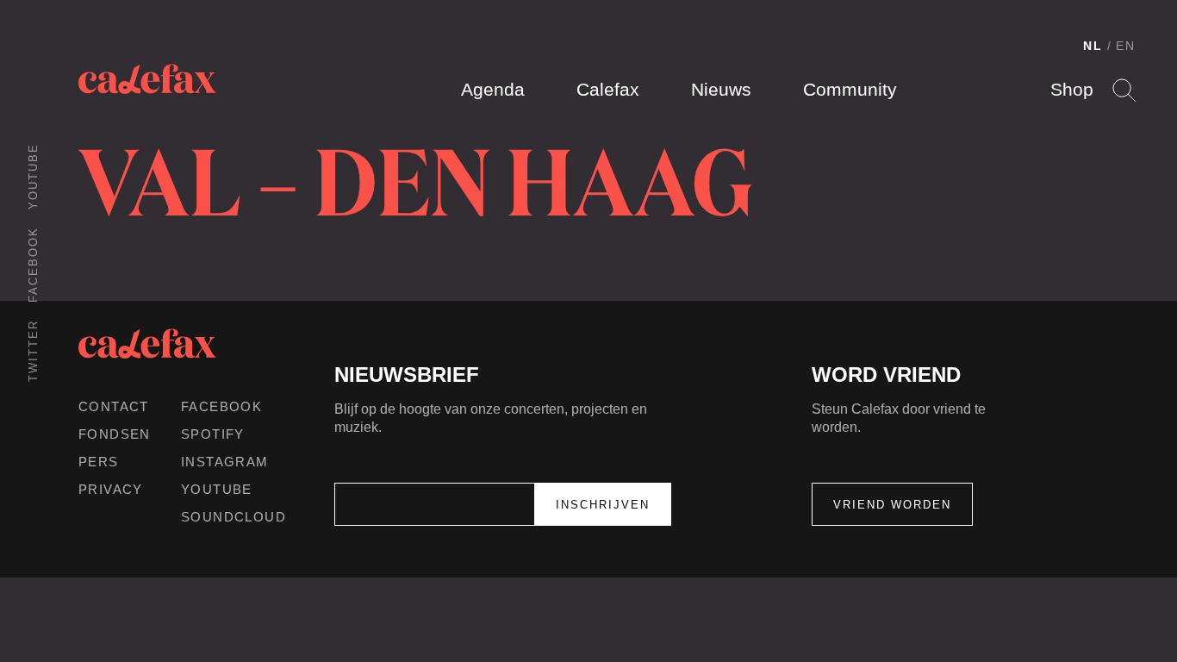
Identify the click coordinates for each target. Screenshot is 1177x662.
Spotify (213, 434)
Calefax (607, 89)
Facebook (33, 265)
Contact (113, 406)
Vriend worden (892, 504)
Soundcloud (233, 516)
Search (1124, 90)
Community (850, 89)
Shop (1071, 89)
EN (1126, 46)
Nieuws (721, 89)
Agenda (493, 89)
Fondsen (114, 434)
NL (1093, 46)
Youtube (33, 176)
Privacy (110, 489)
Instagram (225, 461)
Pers (98, 461)
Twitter (33, 351)
